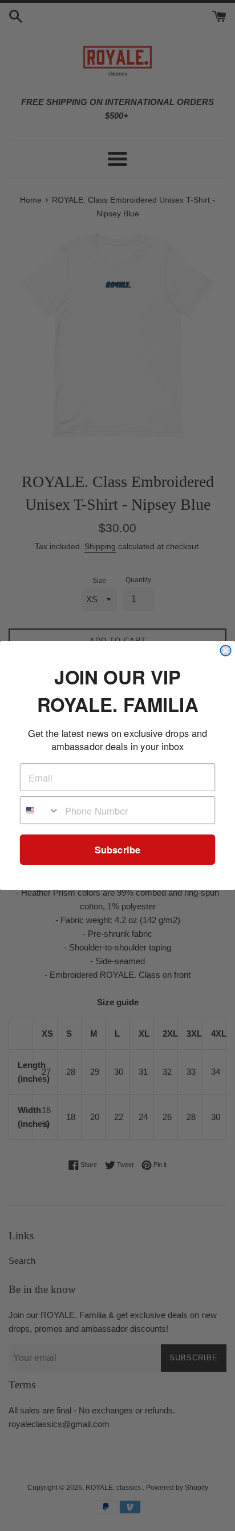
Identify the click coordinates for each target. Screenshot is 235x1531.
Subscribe (117, 850)
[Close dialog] (225, 650)
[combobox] (40, 810)
